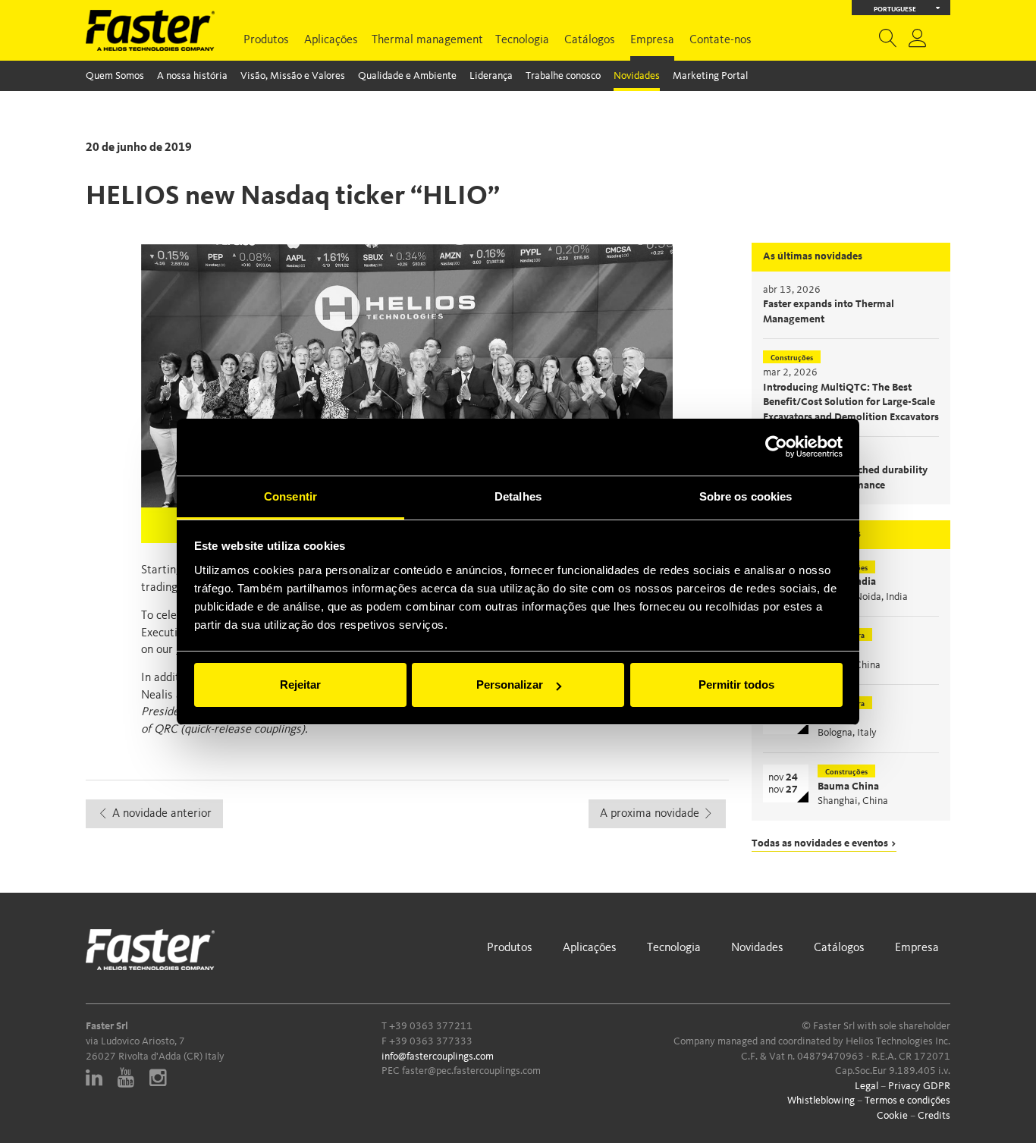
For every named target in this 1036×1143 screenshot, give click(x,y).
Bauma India (847, 581)
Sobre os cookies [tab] (746, 496)
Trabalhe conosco (563, 76)
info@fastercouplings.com (437, 1056)
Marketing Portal (710, 76)
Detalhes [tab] (518, 496)
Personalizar (509, 684)
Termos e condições (907, 1100)
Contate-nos (720, 40)
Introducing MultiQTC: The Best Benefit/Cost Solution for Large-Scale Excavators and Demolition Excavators (851, 402)
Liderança (491, 76)
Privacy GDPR (919, 1086)
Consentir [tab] (290, 496)
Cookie (892, 1115)
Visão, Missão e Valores (292, 76)
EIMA (830, 718)
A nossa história (192, 76)
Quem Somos (115, 76)
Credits (934, 1115)
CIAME (834, 650)
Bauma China (848, 786)
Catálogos (589, 40)
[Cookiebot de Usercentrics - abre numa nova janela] (776, 446)
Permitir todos (736, 684)
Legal (866, 1086)
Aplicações (331, 40)
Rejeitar (300, 684)
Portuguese (895, 9)
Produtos (266, 40)
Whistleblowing (821, 1100)
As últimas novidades (812, 256)
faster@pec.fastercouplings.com (471, 1071)
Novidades (637, 76)
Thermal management (427, 40)
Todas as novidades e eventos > (824, 843)
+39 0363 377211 (430, 1026)
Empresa (652, 40)
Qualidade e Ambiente (407, 76)
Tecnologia (522, 40)
